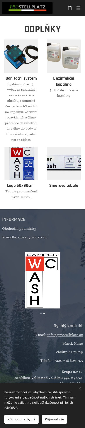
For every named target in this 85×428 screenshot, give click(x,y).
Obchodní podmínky (19, 228)
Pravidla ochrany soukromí (25, 237)
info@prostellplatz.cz (65, 335)
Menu (78, 8)
